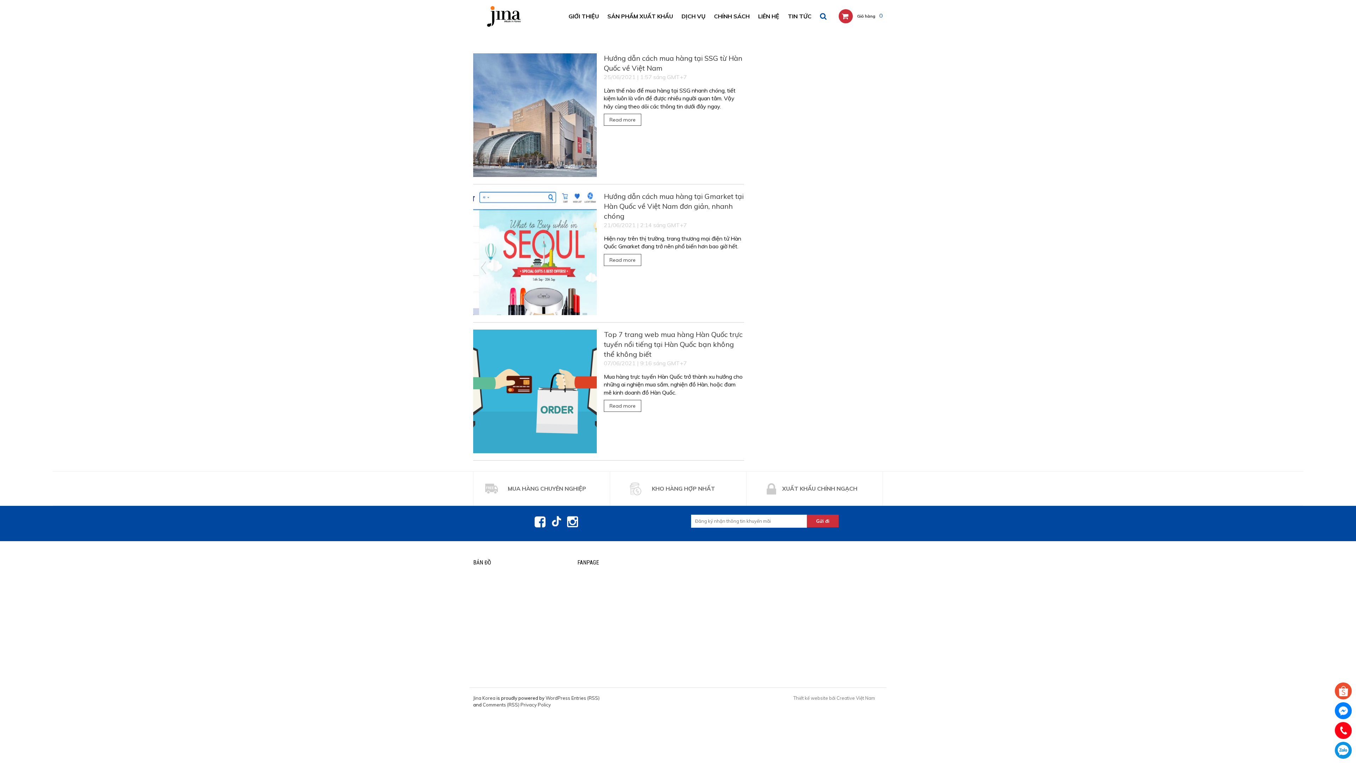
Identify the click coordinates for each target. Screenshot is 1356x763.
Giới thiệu (584, 16)
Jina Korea (484, 698)
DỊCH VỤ (694, 16)
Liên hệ (768, 16)
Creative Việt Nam (856, 698)
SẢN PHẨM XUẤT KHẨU (640, 16)
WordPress (558, 698)
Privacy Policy (536, 705)
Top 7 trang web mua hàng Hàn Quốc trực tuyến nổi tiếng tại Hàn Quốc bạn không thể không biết (673, 344)
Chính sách (732, 16)
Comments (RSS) (501, 705)
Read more (622, 120)
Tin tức (799, 16)
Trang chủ (486, 40)
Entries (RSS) (585, 698)
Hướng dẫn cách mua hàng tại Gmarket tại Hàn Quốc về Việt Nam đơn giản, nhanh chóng (674, 206)
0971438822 (1343, 750)
